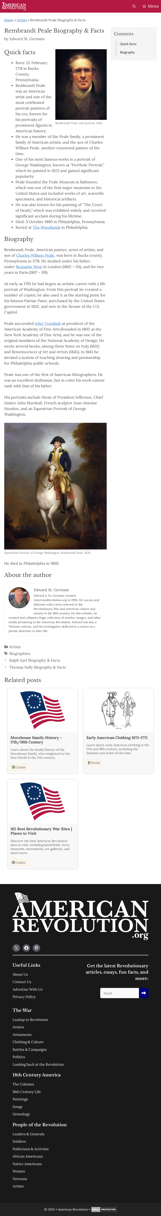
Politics (19, 1057)
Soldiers (19, 1141)
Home (8, 20)
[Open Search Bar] (134, 6)
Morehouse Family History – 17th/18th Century (36, 739)
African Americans (28, 1156)
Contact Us (22, 981)
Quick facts (128, 44)
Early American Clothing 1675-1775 (117, 737)
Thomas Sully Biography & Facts (37, 667)
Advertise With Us (28, 989)
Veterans (20, 1178)
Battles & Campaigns (30, 1049)
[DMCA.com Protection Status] (104, 1211)
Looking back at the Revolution (38, 1064)
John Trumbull (48, 323)
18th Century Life (27, 1091)
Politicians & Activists (31, 1149)
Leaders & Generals (28, 1134)
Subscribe (143, 993)
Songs (17, 1106)
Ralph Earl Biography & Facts (34, 660)
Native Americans (27, 1164)
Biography (127, 52)
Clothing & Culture (28, 1042)
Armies (18, 1027)
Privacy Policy (24, 996)
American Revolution (73, 1209)
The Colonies (23, 1084)
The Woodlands (46, 227)
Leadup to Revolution (30, 1019)
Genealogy (21, 1114)
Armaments (22, 1034)
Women (19, 1171)
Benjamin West (29, 266)
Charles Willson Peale (35, 255)
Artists (22, 20)
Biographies (19, 653)
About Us (20, 974)
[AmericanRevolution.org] (14, 6)
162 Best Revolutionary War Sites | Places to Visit (41, 831)
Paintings (20, 1099)
